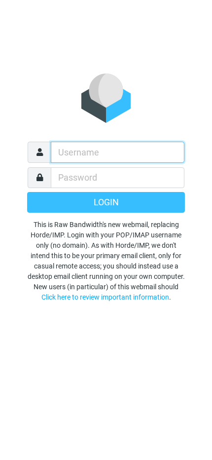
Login (106, 202)
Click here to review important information (105, 297)
